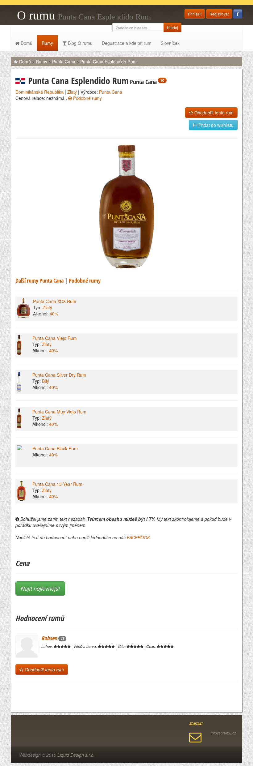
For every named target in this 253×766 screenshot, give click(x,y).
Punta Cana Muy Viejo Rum (59, 412)
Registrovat (219, 13)
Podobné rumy (87, 98)
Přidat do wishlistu (215, 125)
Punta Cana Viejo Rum (54, 338)
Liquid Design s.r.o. (76, 755)
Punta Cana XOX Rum (54, 301)
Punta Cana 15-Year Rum (57, 484)
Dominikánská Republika (39, 92)
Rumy (47, 43)
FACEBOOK (138, 537)
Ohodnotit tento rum (213, 112)
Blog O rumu (80, 43)
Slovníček (170, 43)
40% (54, 313)
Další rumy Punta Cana (39, 280)
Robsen (52, 638)
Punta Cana (63, 61)
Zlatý (72, 92)
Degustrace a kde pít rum (126, 43)
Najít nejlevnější (40, 588)
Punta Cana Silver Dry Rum (59, 375)
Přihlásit (194, 13)
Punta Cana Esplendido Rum (108, 61)
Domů (25, 43)
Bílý (45, 381)
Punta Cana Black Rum (55, 448)
